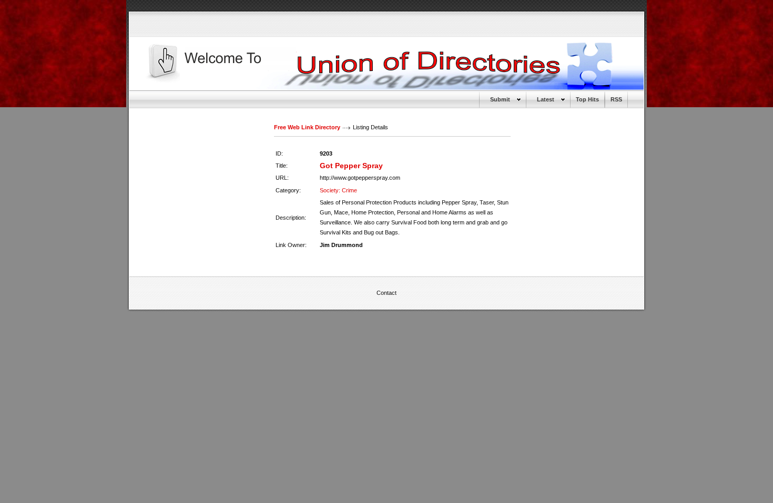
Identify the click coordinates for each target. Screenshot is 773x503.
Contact (386, 293)
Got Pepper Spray (351, 165)
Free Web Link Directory (307, 127)
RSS (616, 99)
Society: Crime (338, 190)
